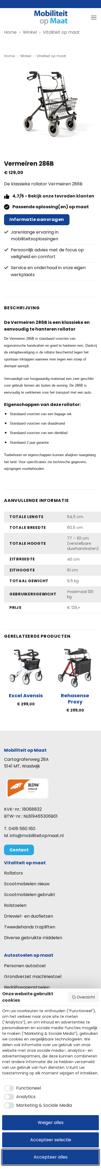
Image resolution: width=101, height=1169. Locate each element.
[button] (93, 17)
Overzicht (86, 997)
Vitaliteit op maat (61, 32)
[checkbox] (21, 1088)
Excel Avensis (26, 695)
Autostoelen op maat (28, 955)
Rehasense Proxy (75, 698)
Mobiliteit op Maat (25, 750)
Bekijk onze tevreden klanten (61, 196)
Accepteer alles (51, 1157)
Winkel (30, 32)
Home (10, 32)
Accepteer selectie (50, 1140)
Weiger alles (51, 1122)
